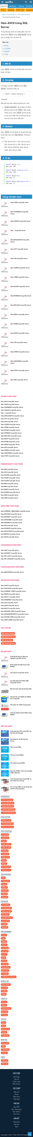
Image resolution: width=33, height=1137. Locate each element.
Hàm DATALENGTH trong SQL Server (12, 416)
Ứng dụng (16, 1099)
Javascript (5, 835)
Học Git (4, 1002)
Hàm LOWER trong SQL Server (10, 424)
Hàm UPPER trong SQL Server (10, 450)
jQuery (4, 841)
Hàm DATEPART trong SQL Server (11, 523)
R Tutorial (5, 974)
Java (3, 938)
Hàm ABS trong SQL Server (9, 469)
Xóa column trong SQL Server (19, 673)
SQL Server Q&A (7, 640)
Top (29, 1134)
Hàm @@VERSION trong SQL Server (12, 572)
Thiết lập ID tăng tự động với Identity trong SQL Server (19, 657)
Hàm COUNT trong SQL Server (10, 478)
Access (4, 1032)
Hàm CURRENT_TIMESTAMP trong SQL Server (15, 511)
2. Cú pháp (6, 48)
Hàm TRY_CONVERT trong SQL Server (13, 559)
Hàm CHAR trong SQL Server (10, 404)
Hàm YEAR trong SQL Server (10, 537)
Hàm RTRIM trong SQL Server (10, 442)
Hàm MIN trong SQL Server (9, 486)
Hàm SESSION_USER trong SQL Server (13, 611)
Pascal (4, 941)
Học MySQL (5, 905)
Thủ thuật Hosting (7, 824)
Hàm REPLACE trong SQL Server (11, 436)
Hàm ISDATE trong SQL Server (10, 594)
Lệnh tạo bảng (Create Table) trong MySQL (21, 713)
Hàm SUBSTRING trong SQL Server (12, 453)
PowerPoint (5, 1029)
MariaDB (4, 927)
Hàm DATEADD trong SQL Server (11, 514)
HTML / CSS (20, 10)
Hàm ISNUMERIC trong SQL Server (12, 600)
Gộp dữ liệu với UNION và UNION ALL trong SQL (20, 698)
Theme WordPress (7, 803)
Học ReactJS (6, 867)
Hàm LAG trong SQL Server (9, 603)
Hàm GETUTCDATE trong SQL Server (12, 531)
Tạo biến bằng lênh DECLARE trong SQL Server (19, 682)
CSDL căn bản (6, 911)
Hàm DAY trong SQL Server (9, 525)
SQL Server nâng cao (8, 637)
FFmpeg (4, 1015)
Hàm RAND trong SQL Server (10, 489)
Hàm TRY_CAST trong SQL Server (11, 556)
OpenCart (5, 891)
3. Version (6, 51)
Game (16, 1094)
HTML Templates (7, 800)
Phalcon (4, 887)
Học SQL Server (7, 918)
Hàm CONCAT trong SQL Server (11, 410)
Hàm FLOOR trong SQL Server (10, 481)
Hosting (21, 6)
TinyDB (4, 924)
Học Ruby (5, 948)
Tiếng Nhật (5, 1050)
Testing (4, 1005)
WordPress (12, 6)
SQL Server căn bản (8, 633)
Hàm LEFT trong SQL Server (9, 419)
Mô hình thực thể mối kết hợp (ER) (21, 689)
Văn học (4, 1053)
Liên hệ (16, 1079)
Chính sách (16, 1081)
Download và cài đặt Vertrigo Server (19, 740)
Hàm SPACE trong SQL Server (10, 444)
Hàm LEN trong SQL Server (9, 422)
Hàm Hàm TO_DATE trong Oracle (20, 705)
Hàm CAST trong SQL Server (10, 550)
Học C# (4, 945)
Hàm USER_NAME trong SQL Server (12, 620)
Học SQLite (5, 921)
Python (4, 935)
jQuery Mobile (6, 844)
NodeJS (4, 894)
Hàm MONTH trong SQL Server (10, 534)
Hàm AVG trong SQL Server (9, 472)
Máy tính (16, 1092)
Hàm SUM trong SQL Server (9, 498)
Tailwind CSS (6, 870)
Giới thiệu (16, 1077)
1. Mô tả (5, 45)
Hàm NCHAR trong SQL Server (10, 430)
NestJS (4, 864)
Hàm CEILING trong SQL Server (11, 475)
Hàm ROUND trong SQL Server (10, 492)
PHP (3, 878)
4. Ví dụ (5, 54)
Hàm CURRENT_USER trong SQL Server (13, 591)
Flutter (4, 994)
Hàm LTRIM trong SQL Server (10, 427)
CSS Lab (4, 1060)
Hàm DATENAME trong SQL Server (12, 520)
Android (4, 991)
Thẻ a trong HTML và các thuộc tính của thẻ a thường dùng (21, 788)
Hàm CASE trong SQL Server (10, 585)
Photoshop (5, 1035)
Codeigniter (5, 881)
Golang (4, 961)
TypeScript (5, 854)
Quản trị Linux (6, 820)
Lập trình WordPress (8, 809)
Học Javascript (16, 1109)
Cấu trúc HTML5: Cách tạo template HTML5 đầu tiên (21, 772)
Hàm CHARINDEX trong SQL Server (12, 407)
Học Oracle (5, 914)
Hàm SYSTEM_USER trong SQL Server (13, 617)
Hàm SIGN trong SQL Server (9, 495)
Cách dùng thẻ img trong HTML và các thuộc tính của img (20, 780)
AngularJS (5, 838)
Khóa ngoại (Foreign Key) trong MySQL (20, 665)
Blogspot (4, 897)
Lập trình (4, 6)
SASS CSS (5, 857)
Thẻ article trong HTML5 (17, 763)
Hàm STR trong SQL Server (9, 447)
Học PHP (16, 1107)
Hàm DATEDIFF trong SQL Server (11, 517)
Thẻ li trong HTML (15, 747)
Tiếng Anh (5, 1043)
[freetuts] (9, 2)
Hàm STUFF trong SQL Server (10, 456)
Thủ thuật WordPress (8, 813)
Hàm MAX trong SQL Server (9, 484)
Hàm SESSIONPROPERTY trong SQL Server (14, 614)
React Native (6, 985)
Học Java (16, 1114)
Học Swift (5, 951)
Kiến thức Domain (7, 827)
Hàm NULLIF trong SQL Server (10, 608)
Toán (3, 1046)
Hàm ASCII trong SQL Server (10, 401)
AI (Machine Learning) (9, 977)
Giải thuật (11, 10)
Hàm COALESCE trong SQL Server (12, 588)
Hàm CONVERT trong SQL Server (11, 553)
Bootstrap (5, 851)
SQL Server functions (8, 643)
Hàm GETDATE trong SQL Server (11, 528)
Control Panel (6, 1008)
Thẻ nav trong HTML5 (16, 755)
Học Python (16, 1111)
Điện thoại (16, 1096)
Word (3, 1026)
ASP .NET (5, 970)
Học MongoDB (6, 908)
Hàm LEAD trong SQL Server (10, 605)
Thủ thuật (29, 6)
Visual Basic (6, 967)
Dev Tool (4, 1012)
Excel (3, 1023)
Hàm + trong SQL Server (8, 413)
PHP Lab (4, 1064)
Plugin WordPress (7, 806)
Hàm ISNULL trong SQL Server (10, 597)
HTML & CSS (6, 847)
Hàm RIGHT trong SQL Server (10, 439)
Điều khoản (16, 1084)
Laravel (4, 884)
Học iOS (4, 988)
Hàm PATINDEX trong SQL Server (11, 433)
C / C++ (3, 10)
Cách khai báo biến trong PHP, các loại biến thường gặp (20, 732)
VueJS (4, 860)
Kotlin (3, 958)
